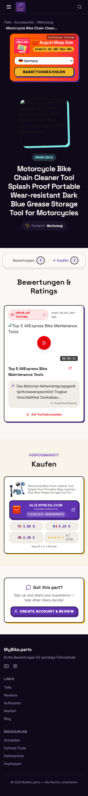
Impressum (13, 764)
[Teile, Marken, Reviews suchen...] (79, 6)
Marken (10, 711)
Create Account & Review (47, 611)
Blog (7, 719)
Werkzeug (44, 157)
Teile (7, 687)
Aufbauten (12, 703)
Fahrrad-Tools (15, 748)
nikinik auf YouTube (23, 314)
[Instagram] (15, 666)
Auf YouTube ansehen (46, 414)
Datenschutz (14, 756)
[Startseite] (9, 7)
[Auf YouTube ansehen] (70, 368)
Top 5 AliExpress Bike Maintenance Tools (27, 371)
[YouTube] (6, 666)
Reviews (10, 695)
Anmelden (12, 740)
